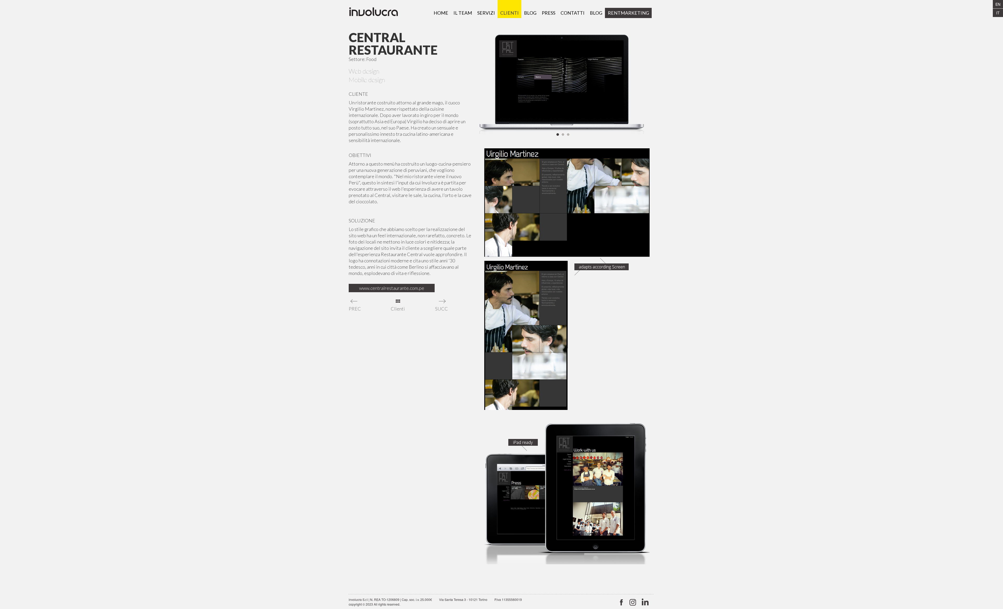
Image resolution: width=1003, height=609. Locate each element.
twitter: (621, 602)
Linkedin (644, 602)
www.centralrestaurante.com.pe (391, 288)
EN (997, 4)
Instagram (633, 602)
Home (441, 13)
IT (998, 12)
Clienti (398, 309)
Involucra (379, 13)
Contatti (573, 13)
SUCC (441, 309)
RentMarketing (628, 13)
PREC (354, 309)
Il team (462, 13)
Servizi (486, 13)
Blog (530, 13)
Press (548, 13)
